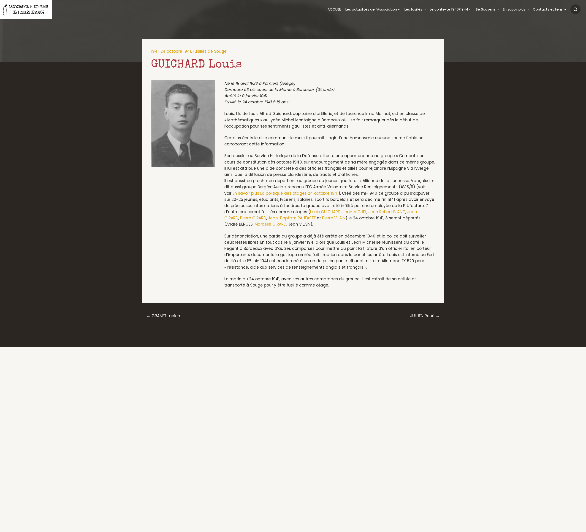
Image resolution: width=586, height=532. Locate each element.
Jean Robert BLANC (386, 212)
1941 (155, 51)
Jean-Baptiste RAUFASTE (292, 218)
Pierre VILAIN (333, 218)
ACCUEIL (334, 9)
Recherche (575, 9)
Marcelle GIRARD (270, 224)
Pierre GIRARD (253, 218)
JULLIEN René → (425, 316)
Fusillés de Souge (210, 51)
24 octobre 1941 (175, 51)
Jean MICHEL (354, 212)
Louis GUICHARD (325, 212)
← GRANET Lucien (163, 316)
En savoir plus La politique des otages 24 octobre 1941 (285, 193)
